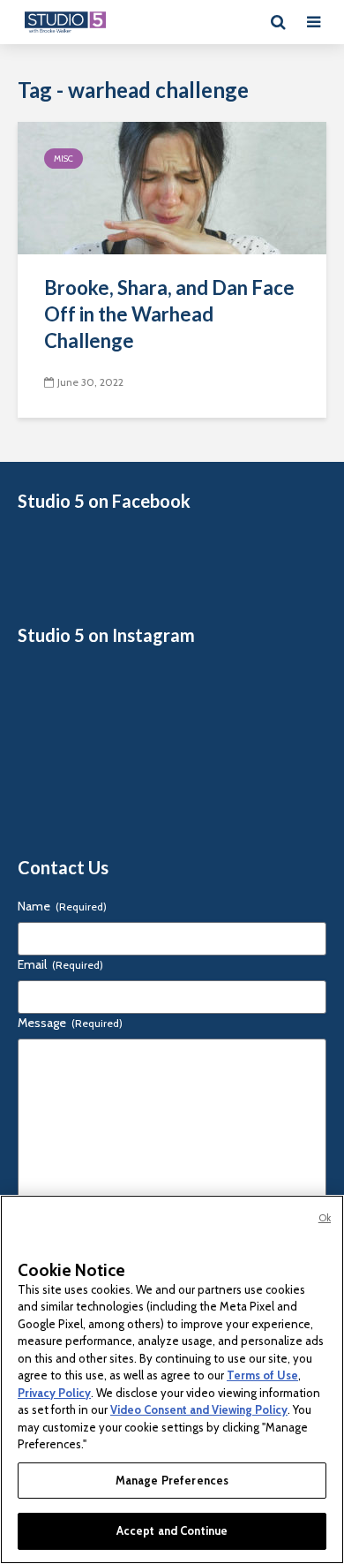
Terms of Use (262, 1375)
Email (60, 964)
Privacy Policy (54, 1393)
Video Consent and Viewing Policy (199, 1409)
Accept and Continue (172, 1530)
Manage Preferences (172, 1480)
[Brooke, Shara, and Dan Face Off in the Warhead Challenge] (172, 186)
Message (70, 1023)
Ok (324, 1218)
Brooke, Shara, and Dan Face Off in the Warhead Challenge (169, 314)
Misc (63, 158)
